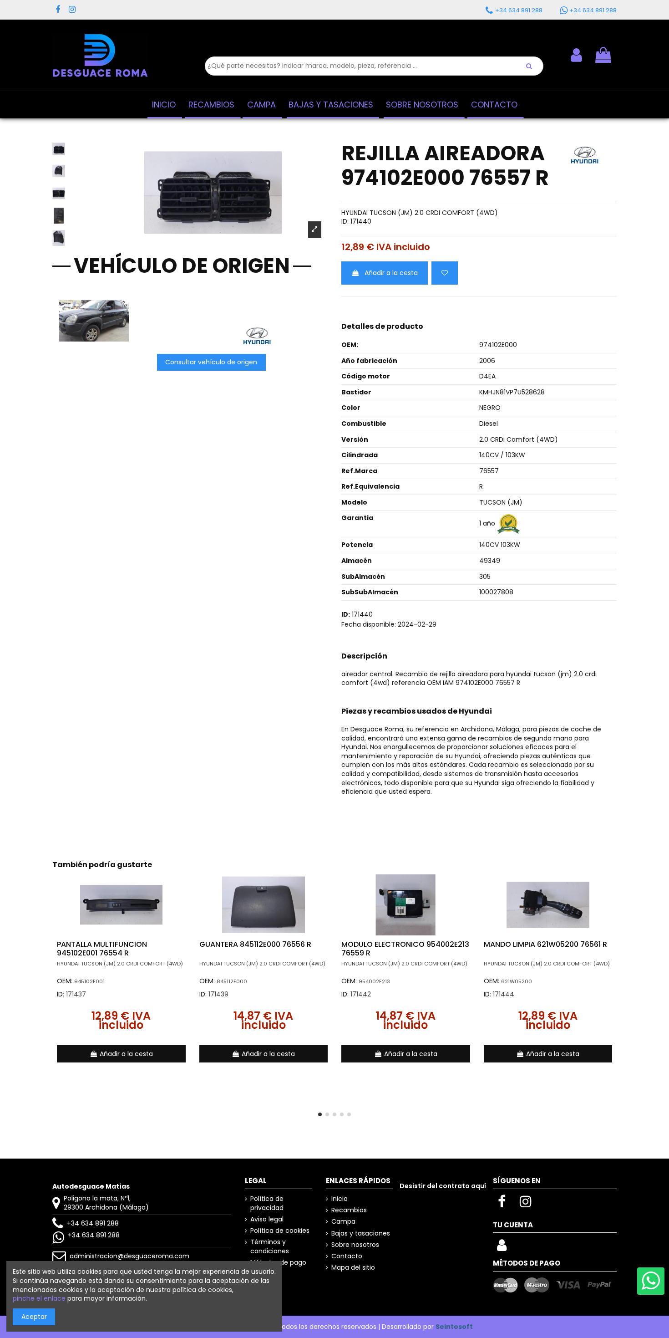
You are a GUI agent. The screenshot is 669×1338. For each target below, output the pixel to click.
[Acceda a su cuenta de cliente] (502, 1247)
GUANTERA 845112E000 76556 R (255, 944)
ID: (345, 221)
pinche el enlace (39, 1298)
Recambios (349, 1210)
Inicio (339, 1199)
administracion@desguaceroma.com (129, 1256)
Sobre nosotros (355, 1245)
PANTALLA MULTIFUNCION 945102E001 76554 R (102, 948)
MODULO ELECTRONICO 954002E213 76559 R (405, 948)
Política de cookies (279, 1230)
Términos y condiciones (269, 1247)
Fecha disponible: (368, 624)
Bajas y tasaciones (360, 1233)
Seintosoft (454, 1326)
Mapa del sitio (353, 1267)
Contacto (346, 1256)
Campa (343, 1221)
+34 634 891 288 (93, 1223)
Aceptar (34, 1316)
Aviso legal (267, 1219)
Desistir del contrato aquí (443, 1185)
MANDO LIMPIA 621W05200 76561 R (545, 944)
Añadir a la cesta (391, 272)
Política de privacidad (267, 1203)
